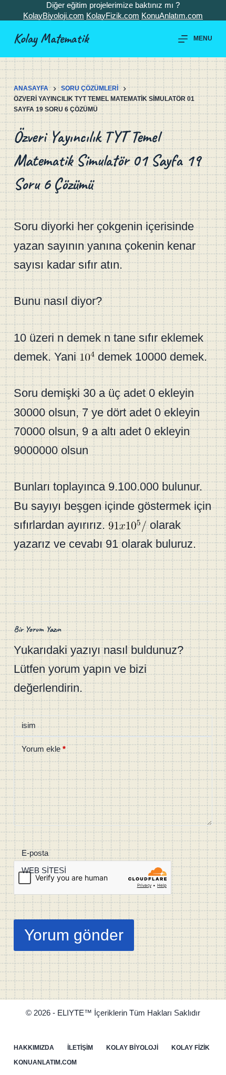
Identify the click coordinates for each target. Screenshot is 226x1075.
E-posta (35, 852)
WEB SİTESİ (44, 870)
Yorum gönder (74, 935)
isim (29, 725)
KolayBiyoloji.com (53, 15)
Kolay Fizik (190, 1047)
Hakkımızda (34, 1047)
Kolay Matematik (51, 38)
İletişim (80, 1047)
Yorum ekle (44, 748)
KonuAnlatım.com (172, 15)
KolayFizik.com (112, 15)
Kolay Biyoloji (132, 1047)
